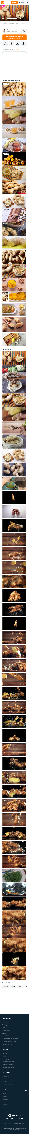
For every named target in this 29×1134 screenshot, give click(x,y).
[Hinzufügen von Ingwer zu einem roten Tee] (14, 144)
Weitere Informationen (9, 52)
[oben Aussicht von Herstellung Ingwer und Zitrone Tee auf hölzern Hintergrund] (14, 349)
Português (5, 1109)
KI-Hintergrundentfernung (9, 1051)
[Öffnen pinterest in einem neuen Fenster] (14, 1128)
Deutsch (4, 1112)
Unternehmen (6, 1040)
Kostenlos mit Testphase (14, 37)
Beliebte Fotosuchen (7, 1074)
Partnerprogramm (7, 1068)
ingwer (13, 996)
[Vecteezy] (2, 2)
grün (20, 996)
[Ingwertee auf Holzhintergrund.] (14, 172)
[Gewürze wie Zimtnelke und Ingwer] (14, 228)
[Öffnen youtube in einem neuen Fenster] (21, 1128)
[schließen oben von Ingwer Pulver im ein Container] (14, 270)
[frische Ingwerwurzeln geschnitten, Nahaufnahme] (14, 242)
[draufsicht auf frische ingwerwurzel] (14, 88)
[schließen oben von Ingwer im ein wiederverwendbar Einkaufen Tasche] (14, 451)
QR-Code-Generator (7, 1054)
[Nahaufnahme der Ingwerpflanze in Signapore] (14, 437)
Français (4, 1114)
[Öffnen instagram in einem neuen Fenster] (9, 1128)
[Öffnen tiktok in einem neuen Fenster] (16, 1128)
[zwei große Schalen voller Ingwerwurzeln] (14, 186)
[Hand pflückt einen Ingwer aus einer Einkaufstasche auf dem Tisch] (14, 396)
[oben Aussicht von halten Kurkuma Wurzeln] (14, 521)
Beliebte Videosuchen (8, 1077)
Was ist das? (16, 49)
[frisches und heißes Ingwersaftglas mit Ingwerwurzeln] (14, 130)
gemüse (6, 996)
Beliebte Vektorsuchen (8, 1071)
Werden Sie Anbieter (7, 1094)
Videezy (4, 1037)
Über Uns (4, 1091)
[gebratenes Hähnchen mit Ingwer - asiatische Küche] (14, 319)
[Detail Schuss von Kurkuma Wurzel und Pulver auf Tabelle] (14, 284)
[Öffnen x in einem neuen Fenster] (18, 1128)
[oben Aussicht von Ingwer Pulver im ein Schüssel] (14, 368)
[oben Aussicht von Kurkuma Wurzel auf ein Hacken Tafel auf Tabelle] (14, 214)
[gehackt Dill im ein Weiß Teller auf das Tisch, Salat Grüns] (14, 885)
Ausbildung (5, 1043)
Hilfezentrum (5, 1086)
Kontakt (4, 1089)
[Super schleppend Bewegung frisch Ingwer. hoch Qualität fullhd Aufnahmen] (14, 507)
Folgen (23, 31)
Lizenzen (4, 1063)
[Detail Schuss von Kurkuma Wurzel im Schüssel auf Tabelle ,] (14, 158)
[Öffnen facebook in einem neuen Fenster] (6, 1128)
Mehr (3, 1117)
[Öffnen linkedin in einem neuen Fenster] (11, 1128)
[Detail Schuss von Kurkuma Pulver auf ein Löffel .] (11, 307)
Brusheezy (5, 1032)
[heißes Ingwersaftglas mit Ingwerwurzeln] (14, 102)
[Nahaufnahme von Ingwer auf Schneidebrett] (14, 334)
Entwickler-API (6, 1046)
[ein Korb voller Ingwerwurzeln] (14, 256)
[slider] (12, 18)
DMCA (4, 1066)
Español (4, 1106)
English (4, 1103)
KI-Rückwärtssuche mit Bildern (10, 1048)
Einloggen (21, 2)
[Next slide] (22, 996)
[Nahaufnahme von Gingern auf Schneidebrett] (14, 116)
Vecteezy (4, 1034)
